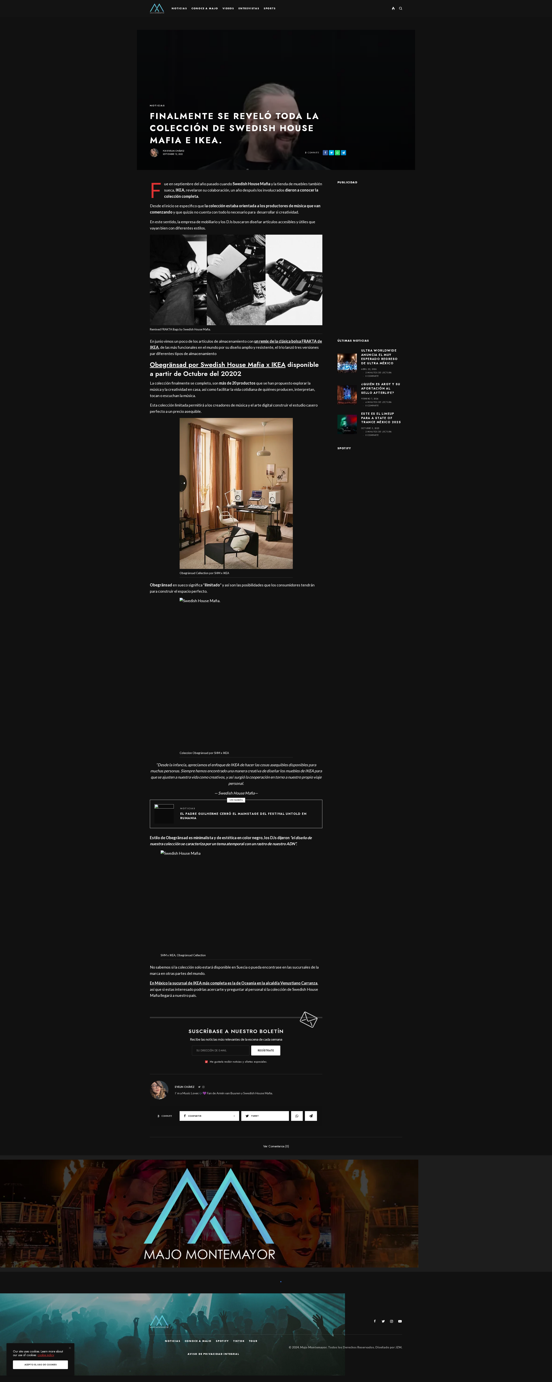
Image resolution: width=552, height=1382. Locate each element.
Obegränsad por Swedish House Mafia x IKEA (217, 364)
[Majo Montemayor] (157, 8)
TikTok (239, 1341)
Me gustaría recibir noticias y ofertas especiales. (238, 1061)
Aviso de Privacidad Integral (213, 1354)
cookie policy (46, 1355)
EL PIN (238, 281)
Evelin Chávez (175, 150)
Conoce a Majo (198, 1341)
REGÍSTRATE (266, 1050)
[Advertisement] (369, 255)
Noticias (157, 105)
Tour (253, 1341)
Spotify (222, 1341)
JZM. (398, 1347)
